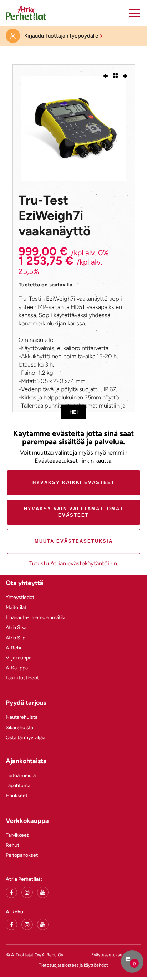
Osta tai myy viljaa (25, 738)
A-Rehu (14, 648)
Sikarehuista (19, 728)
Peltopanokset (22, 855)
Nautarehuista (21, 717)
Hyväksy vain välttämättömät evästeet (73, 512)
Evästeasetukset (107, 954)
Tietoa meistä (21, 775)
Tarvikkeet (17, 835)
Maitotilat (16, 607)
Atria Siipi (16, 638)
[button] (134, 13)
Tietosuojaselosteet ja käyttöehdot (73, 965)
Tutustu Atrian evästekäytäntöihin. (73, 563)
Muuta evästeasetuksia (74, 541)
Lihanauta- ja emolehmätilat (36, 617)
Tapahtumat (19, 785)
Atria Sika (16, 627)
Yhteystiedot (20, 597)
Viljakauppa (18, 658)
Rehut (12, 845)
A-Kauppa (17, 668)
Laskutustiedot (22, 678)
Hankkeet (16, 795)
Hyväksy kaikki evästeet (73, 482)
